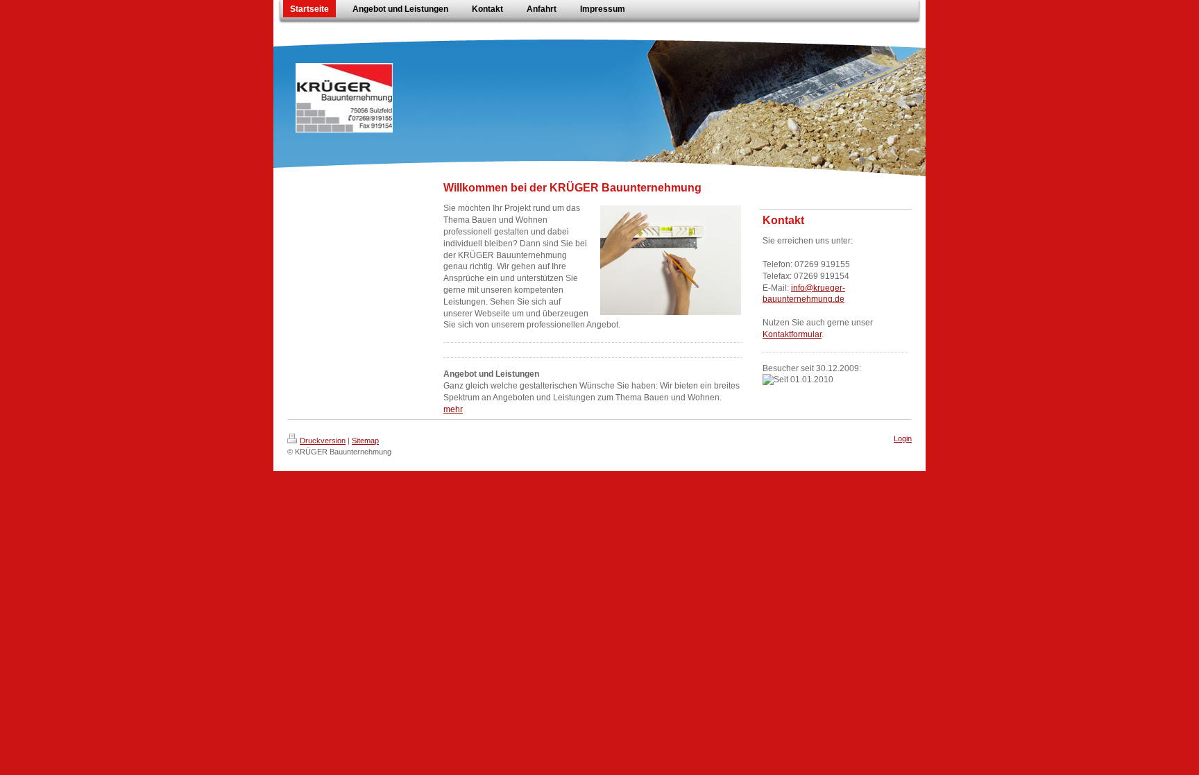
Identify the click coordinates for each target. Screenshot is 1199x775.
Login (903, 438)
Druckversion (323, 440)
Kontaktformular (792, 334)
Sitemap (365, 440)
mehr (453, 409)
